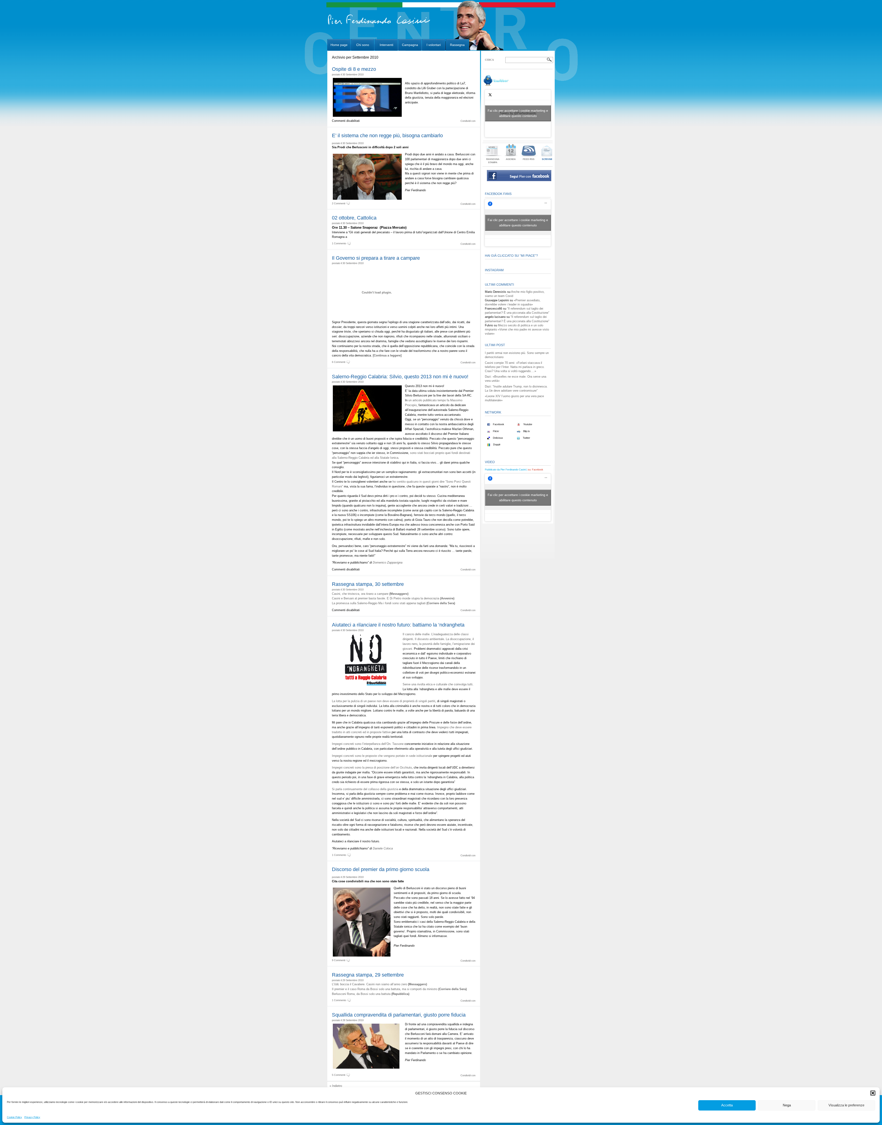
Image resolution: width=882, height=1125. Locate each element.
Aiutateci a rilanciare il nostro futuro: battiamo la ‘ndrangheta (398, 625)
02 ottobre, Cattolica (354, 218)
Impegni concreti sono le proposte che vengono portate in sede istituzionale (382, 756)
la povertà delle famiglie (435, 644)
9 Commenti (338, 960)
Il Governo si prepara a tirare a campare (376, 258)
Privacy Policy (32, 1117)
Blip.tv (526, 431)
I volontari (434, 45)
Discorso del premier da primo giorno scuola (380, 869)
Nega (787, 1105)
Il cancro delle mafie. (416, 634)
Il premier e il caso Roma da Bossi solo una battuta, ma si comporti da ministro (399, 989)
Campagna (410, 45)
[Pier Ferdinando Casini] (379, 24)
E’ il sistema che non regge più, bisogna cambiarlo (387, 135)
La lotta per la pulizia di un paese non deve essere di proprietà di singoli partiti (383, 701)
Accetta (727, 1105)
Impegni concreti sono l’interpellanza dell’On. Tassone (368, 744)
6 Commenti (338, 362)
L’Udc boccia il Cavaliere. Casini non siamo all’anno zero (379, 984)
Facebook (498, 424)
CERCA (489, 59)
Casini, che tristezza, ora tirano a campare (370, 593)
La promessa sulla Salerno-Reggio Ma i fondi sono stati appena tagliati (393, 603)
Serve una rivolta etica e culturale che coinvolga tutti (437, 684)
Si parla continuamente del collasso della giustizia (365, 789)
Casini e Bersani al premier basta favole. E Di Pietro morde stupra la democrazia (393, 598)
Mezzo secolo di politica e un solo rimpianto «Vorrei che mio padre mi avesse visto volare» (517, 329)
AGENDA (511, 159)
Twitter (526, 437)
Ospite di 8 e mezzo (354, 69)
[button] (873, 1093)
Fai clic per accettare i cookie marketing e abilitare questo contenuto (518, 113)
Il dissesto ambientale (429, 639)
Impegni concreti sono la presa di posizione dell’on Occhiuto (372, 767)
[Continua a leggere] (387, 355)
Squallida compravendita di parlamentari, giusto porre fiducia (399, 1015)
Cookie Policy (14, 1117)
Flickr (495, 431)
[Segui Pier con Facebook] (519, 180)
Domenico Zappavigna (387, 562)
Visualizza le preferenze (846, 1105)
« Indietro (336, 1086)
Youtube (527, 424)
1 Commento (339, 243)
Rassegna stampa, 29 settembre (368, 975)
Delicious (497, 437)
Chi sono (362, 45)
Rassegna (457, 45)
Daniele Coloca (383, 848)
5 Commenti (338, 1075)
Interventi (386, 45)
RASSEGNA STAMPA (492, 161)
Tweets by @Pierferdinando (518, 113)
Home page (339, 45)
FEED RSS (528, 159)
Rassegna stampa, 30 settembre (368, 584)
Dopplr (496, 444)
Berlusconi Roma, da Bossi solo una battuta (370, 994)
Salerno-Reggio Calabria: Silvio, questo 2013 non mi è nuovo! (400, 376)
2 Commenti (338, 203)
